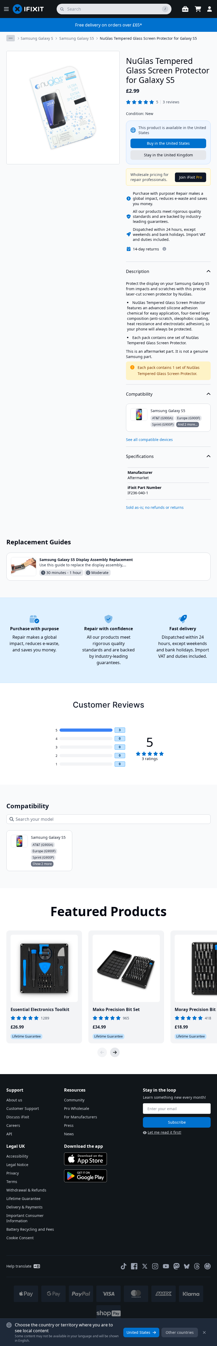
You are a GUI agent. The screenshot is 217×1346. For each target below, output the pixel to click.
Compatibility (139, 394)
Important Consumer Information (25, 1218)
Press (69, 1125)
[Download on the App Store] (85, 1159)
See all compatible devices (149, 439)
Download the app (83, 1146)
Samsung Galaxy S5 (76, 38)
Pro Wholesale (76, 1108)
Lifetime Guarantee (23, 1198)
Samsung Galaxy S (37, 38)
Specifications (140, 456)
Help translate (18, 1266)
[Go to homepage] (30, 9)
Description (137, 271)
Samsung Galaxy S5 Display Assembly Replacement (86, 559)
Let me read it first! (164, 1132)
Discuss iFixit (17, 1116)
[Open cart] (198, 9)
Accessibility (17, 1156)
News (69, 1133)
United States (138, 1332)
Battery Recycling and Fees (30, 1229)
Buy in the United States (168, 143)
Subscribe (177, 1122)
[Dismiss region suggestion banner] (204, 1332)
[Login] (209, 9)
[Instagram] (155, 1266)
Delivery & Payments (24, 1207)
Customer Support (22, 1108)
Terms (11, 1181)
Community (74, 1099)
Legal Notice (17, 1164)
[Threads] (197, 1266)
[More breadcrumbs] (10, 38)
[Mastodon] (176, 1266)
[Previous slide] (102, 1052)
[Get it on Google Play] (85, 1176)
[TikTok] (123, 1266)
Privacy (12, 1173)
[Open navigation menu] (6, 9)
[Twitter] (145, 1266)
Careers (13, 1125)
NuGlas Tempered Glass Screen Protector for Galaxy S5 (148, 38)
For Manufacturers (80, 1116)
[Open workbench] (185, 9)
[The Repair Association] (207, 1266)
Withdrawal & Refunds (26, 1190)
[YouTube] (166, 1266)
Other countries (180, 1332)
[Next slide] (115, 1052)
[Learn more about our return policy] (164, 249)
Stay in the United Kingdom (168, 154)
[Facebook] (134, 1266)
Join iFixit (190, 177)
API (9, 1133)
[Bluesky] (186, 1266)
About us (14, 1099)
